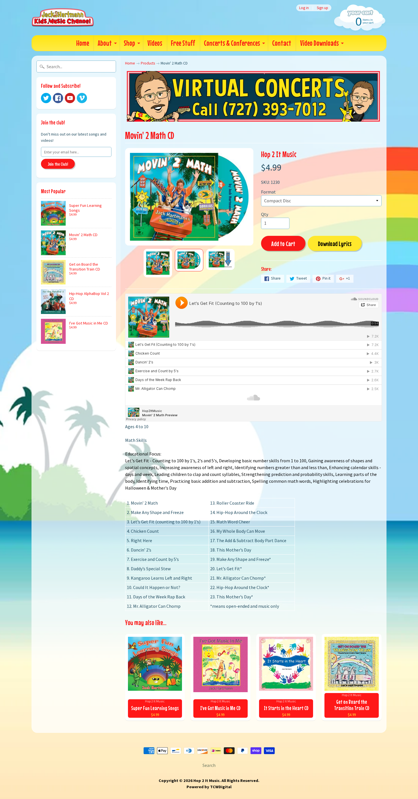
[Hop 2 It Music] (63, 17)
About (105, 43)
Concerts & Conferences (232, 43)
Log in (304, 8)
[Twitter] (46, 98)
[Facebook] (58, 98)
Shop (129, 43)
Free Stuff (183, 43)
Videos (154, 43)
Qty (264, 214)
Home (82, 43)
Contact (281, 43)
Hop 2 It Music (279, 154)
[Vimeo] (82, 98)
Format (268, 192)
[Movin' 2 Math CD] (158, 263)
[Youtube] (70, 98)
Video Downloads (319, 43)
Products (148, 63)
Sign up (322, 8)
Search (209, 765)
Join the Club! (58, 164)
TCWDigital (220, 786)
